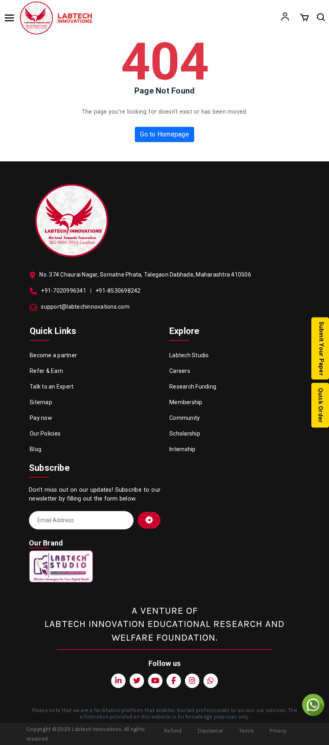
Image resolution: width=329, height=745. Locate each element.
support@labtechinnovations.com (85, 306)
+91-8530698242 (118, 290)
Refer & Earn (46, 371)
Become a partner (53, 355)
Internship (182, 449)
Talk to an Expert (51, 386)
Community (184, 418)
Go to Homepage (164, 134)
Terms (246, 731)
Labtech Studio (189, 355)
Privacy (278, 731)
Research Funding (192, 386)
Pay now (41, 418)
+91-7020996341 (63, 290)
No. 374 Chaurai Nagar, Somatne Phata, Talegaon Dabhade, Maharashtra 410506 (145, 274)
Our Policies (45, 433)
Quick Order (320, 405)
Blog (35, 449)
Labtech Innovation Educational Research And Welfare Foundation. (164, 630)
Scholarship (184, 433)
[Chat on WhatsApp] (313, 705)
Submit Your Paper (321, 349)
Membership (186, 402)
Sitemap (41, 402)
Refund (173, 731)
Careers (179, 371)
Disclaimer (210, 731)
